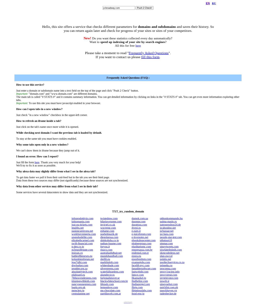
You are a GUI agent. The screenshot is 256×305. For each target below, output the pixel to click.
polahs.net (165, 259)
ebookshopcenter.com (144, 240)
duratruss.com (139, 224)
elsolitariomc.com (141, 246)
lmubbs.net (78, 227)
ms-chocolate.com (110, 290)
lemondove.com (109, 287)
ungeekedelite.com (82, 237)
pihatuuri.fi (166, 240)
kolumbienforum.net (83, 259)
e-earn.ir (136, 230)
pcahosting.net (168, 227)
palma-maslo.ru (168, 221)
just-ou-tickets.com (82, 224)
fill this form (150, 57)
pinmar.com (166, 243)
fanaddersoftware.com (144, 268)
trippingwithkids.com (83, 281)
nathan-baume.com (110, 243)
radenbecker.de (168, 293)
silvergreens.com (109, 268)
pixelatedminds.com (171, 249)
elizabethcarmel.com (83, 240)
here (138, 45)
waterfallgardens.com (112, 271)
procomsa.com (168, 268)
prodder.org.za (79, 268)
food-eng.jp (138, 293)
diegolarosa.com (109, 237)
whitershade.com (109, 265)
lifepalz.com (107, 284)
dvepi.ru (136, 227)
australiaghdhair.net (111, 252)
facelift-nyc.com (140, 265)
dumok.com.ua (140, 218)
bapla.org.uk (78, 287)
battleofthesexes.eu (82, 256)
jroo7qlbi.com (79, 262)
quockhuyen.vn (168, 290)
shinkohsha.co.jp (109, 240)
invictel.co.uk (107, 224)
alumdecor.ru (107, 274)
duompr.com (138, 221)
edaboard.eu (78, 274)
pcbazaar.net (166, 230)
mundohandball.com (111, 256)
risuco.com (106, 249)
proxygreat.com (168, 274)
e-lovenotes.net (140, 237)
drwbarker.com (80, 265)
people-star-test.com (171, 237)
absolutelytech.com (82, 271)
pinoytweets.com (169, 246)
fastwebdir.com (140, 271)
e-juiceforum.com (141, 234)
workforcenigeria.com (84, 234)
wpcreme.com (108, 227)
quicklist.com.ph (169, 287)
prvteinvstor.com (169, 277)
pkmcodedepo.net (169, 252)
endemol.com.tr (140, 252)
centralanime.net (81, 293)
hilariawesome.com (111, 221)
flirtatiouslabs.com (142, 290)
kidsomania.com (81, 221)
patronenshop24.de (170, 224)
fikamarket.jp (139, 277)
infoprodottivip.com (82, 218)
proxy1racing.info (170, 271)
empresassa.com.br (142, 249)
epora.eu (136, 256)
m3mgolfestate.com (82, 249)
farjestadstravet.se (110, 277)
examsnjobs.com (141, 262)
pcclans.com (166, 234)
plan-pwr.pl (166, 256)
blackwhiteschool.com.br (114, 281)
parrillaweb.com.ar (110, 293)
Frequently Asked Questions (149, 53)
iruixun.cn (77, 252)
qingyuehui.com (169, 284)
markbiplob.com (109, 262)
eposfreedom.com (141, 259)
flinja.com (137, 287)
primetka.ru (166, 265)
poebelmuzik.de (109, 234)
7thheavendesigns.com (84, 277)
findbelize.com (140, 281)
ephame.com (107, 230)
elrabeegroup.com (141, 243)
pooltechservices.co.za (172, 262)
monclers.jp (78, 290)
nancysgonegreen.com (84, 284)
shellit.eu (105, 259)
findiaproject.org (141, 284)
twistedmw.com (109, 218)
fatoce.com (138, 274)
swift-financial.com (82, 243)
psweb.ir (164, 281)
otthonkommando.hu (171, 218)
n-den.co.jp (78, 246)
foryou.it (105, 246)
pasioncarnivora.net (82, 230)
